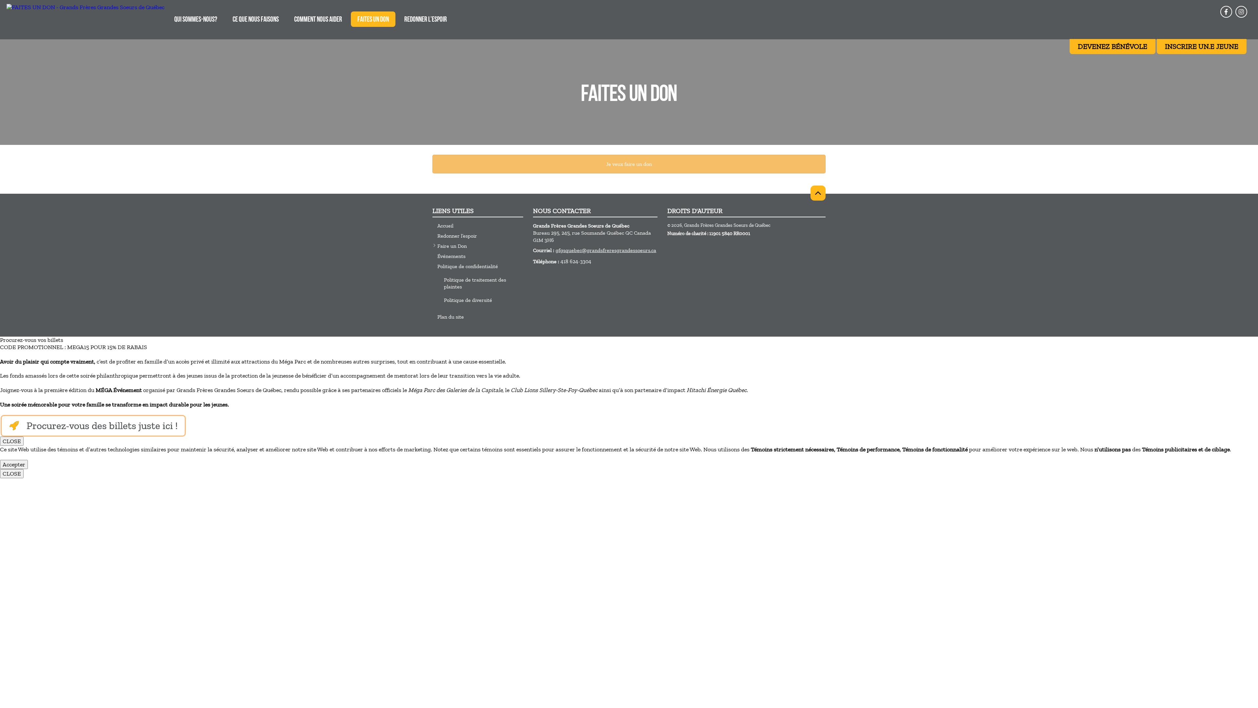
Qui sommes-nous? (195, 20)
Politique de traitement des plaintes (475, 283)
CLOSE (12, 441)
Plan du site (450, 317)
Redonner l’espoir (425, 20)
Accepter (14, 464)
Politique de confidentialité (467, 266)
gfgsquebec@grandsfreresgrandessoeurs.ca (606, 250)
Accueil (445, 226)
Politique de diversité (468, 300)
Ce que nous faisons (256, 20)
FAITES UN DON (373, 20)
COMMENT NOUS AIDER (318, 20)
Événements (451, 256)
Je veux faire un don (629, 164)
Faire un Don (452, 246)
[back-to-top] (818, 193)
